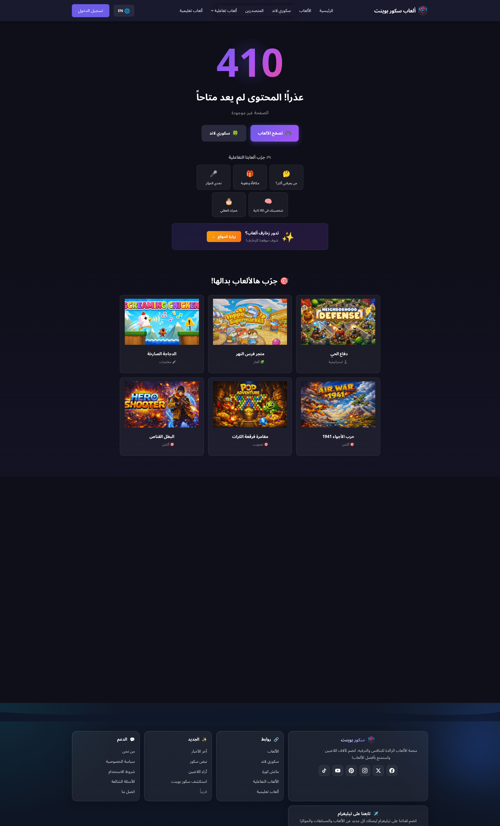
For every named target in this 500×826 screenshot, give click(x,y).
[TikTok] (324, 770)
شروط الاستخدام (122, 771)
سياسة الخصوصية (120, 761)
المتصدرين (254, 10)
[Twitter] (378, 770)
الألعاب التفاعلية (266, 781)
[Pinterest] (351, 770)
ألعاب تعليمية (191, 10)
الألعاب (305, 10)
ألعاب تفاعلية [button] (226, 10)
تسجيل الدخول (90, 10)
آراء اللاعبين (198, 771)
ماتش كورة (270, 771)
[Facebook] (391, 770)
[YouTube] (337, 770)
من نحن (128, 751)
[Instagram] (364, 770)
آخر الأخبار (199, 751)
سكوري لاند (281, 10)
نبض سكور (198, 761)
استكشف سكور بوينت (189, 781)
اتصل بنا (128, 791)
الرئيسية (326, 10)
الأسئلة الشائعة (123, 781)
